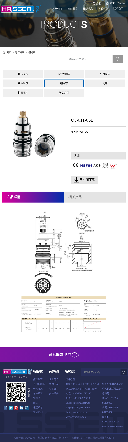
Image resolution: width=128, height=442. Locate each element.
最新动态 (88, 8)
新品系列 (38, 412)
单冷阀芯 (38, 393)
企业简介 (54, 379)
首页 (9, 52)
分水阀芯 (38, 388)
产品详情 (13, 197)
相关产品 (75, 197)
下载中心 (103, 8)
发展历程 (54, 384)
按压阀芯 (38, 379)
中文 (112, 3)
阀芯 (35, 402)
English (121, 3)
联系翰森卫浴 (60, 355)
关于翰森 (57, 8)
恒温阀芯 (38, 407)
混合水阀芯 (39, 384)
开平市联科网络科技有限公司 (98, 437)
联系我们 (118, 8)
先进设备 (54, 393)
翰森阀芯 (72, 8)
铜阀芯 (31, 52)
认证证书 (54, 388)
